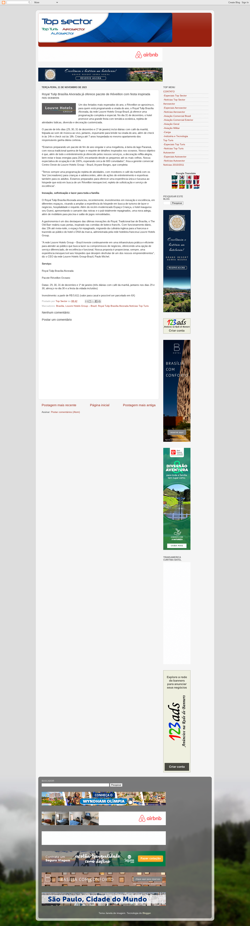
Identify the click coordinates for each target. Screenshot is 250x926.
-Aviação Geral (171, 124)
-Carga (167, 132)
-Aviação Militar (171, 128)
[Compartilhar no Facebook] (96, 301)
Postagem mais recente (59, 405)
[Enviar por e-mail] (86, 301)
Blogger (147, 913)
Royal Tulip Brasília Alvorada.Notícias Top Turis (123, 306)
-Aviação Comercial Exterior (178, 120)
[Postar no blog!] (89, 301)
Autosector (169, 152)
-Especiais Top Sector (175, 95)
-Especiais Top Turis (174, 144)
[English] (189, 182)
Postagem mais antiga (139, 405)
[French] (196, 182)
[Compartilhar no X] (93, 301)
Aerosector (169, 104)
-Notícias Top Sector (174, 99)
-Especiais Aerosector (175, 108)
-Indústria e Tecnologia (175, 136)
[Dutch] (197, 187)
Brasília (60, 306)
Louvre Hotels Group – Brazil (81, 306)
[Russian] (175, 182)
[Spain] (182, 187)
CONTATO (169, 91)
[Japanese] (189, 178)
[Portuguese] (182, 182)
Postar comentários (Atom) (65, 412)
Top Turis (168, 140)
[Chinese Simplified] (197, 178)
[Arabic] (175, 178)
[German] (175, 187)
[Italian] (189, 187)
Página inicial (99, 405)
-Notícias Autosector (174, 160)
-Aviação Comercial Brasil (177, 116)
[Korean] (182, 178)
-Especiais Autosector (174, 156)
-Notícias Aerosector (174, 112)
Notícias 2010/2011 (173, 165)
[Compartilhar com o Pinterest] (99, 301)
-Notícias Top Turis (173, 148)
